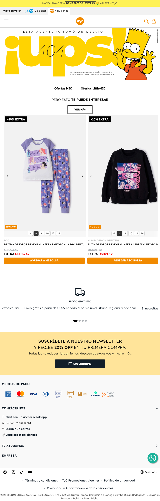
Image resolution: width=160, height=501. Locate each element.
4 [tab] (86, 321)
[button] (80, 109)
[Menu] (6, 21)
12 (53, 233)
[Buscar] (146, 21)
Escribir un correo (17, 429)
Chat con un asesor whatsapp (26, 417)
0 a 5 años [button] (40, 10)
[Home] (80, 21)
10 (48, 233)
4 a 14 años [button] (61, 10)
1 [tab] (75, 321)
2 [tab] (80, 321)
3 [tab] (83, 321)
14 (59, 233)
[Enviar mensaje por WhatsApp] (153, 458)
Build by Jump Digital (86, 498)
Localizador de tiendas (21, 434)
